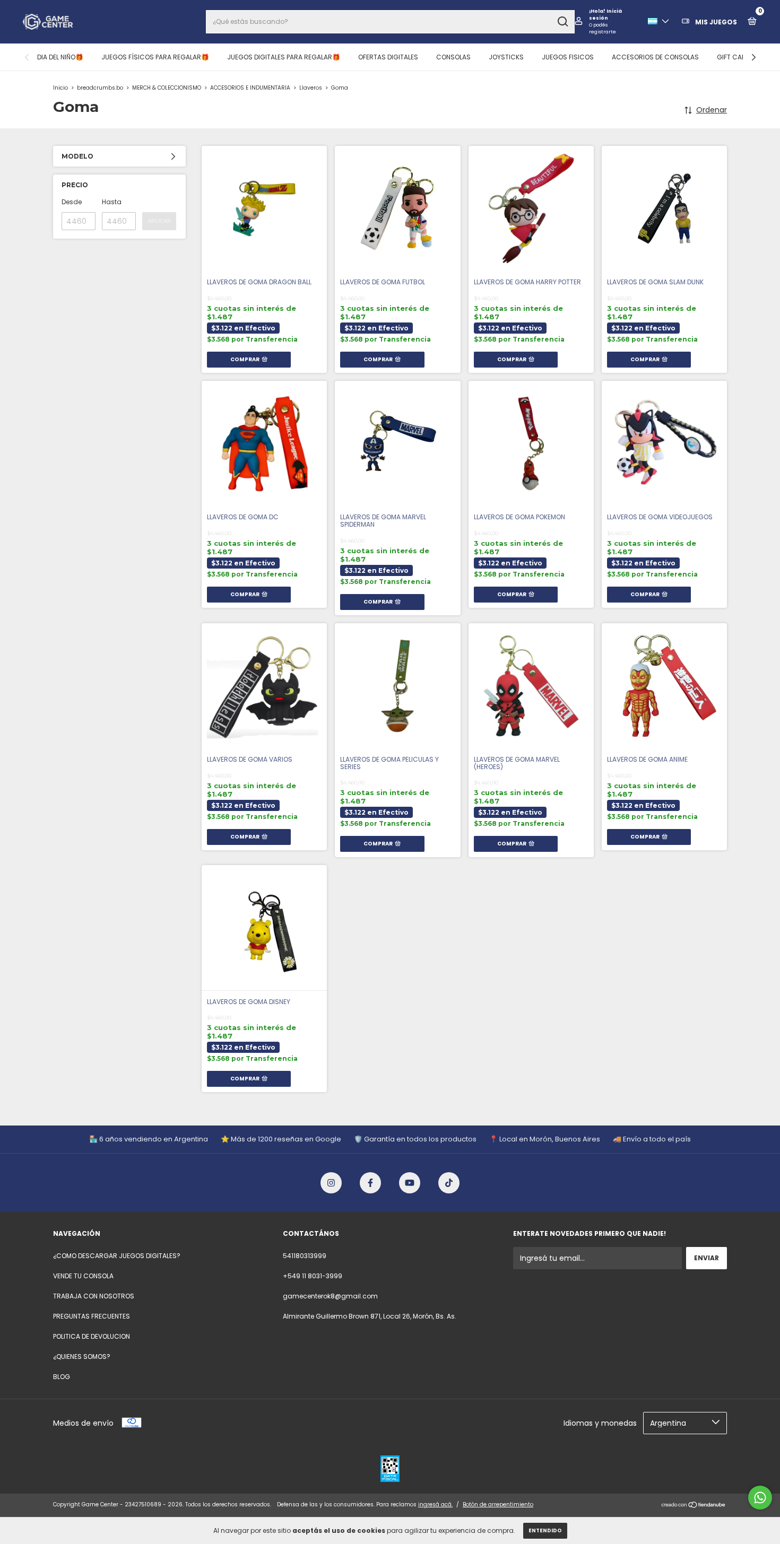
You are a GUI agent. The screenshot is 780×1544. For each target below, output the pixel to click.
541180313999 (304, 1255)
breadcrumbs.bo (100, 88)
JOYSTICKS (506, 57)
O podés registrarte (602, 28)
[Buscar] (562, 21)
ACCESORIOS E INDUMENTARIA (250, 88)
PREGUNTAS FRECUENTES (91, 1316)
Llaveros (311, 88)
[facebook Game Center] (370, 1182)
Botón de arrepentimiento (498, 1504)
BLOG (61, 1376)
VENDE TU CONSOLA (83, 1275)
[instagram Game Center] (331, 1182)
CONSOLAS (453, 57)
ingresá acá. (435, 1504)
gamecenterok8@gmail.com (330, 1296)
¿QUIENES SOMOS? (81, 1356)
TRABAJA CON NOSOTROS (93, 1296)
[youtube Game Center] (409, 1182)
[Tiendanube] (694, 1506)
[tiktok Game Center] (449, 1182)
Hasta (112, 201)
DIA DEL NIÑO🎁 (60, 57)
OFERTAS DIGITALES (388, 57)
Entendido (545, 1530)
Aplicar (159, 221)
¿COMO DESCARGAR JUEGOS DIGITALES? (116, 1255)
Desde (72, 201)
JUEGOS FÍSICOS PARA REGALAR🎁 (155, 57)
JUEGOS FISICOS (568, 57)
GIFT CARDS (736, 57)
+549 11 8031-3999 (312, 1275)
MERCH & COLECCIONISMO (166, 88)
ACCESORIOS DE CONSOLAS (655, 57)
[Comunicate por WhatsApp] (760, 1498)
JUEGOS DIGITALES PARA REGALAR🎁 (283, 57)
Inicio (60, 88)
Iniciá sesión (605, 14)
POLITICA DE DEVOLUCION (91, 1336)
